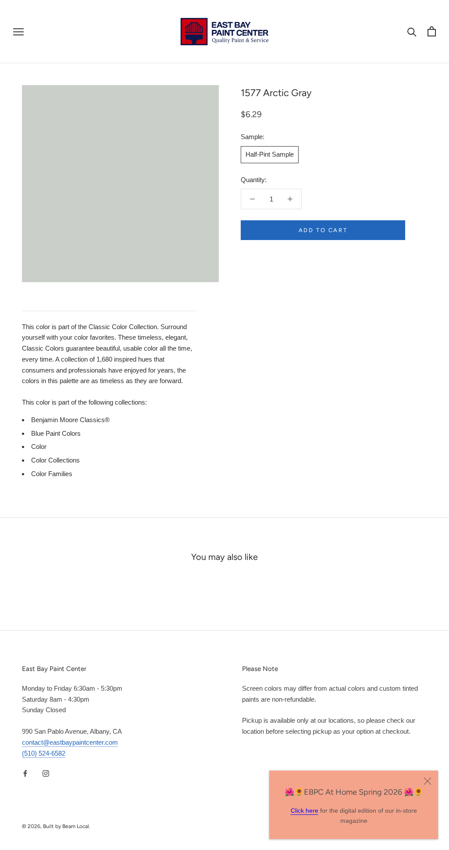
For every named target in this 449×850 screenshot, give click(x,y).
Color (38, 446)
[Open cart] (432, 31)
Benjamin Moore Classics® (70, 419)
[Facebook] (25, 773)
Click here (304, 810)
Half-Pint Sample (270, 154)
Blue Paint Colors (56, 433)
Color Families (51, 473)
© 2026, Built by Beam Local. (56, 826)
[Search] (412, 31)
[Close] (427, 781)
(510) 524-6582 (43, 753)
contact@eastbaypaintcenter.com (70, 742)
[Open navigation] (18, 32)
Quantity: (254, 179)
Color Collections (55, 460)
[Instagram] (46, 773)
